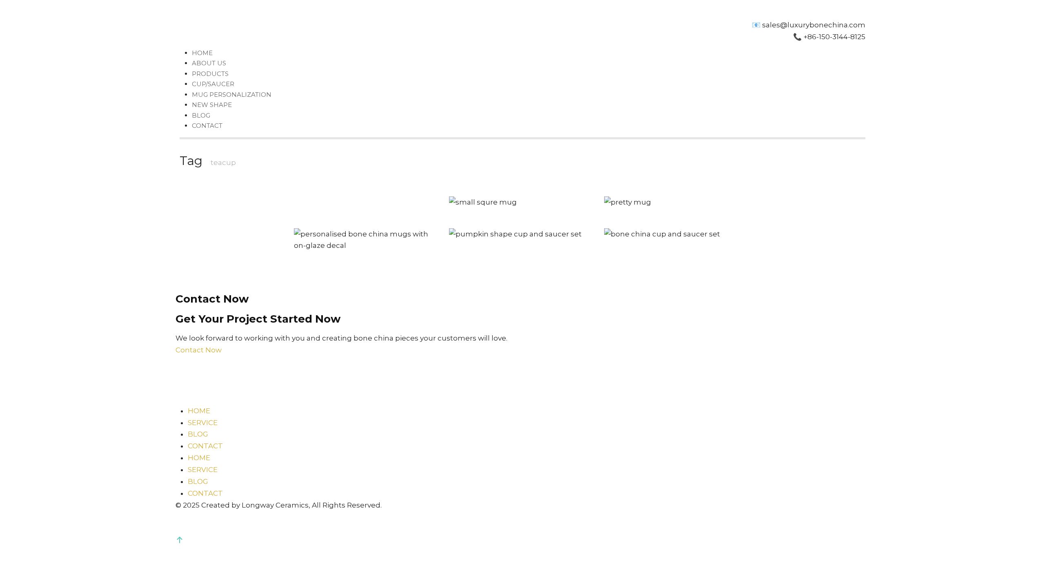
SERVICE (203, 423)
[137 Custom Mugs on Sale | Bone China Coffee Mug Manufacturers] (367, 240)
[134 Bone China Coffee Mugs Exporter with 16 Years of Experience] (677, 202)
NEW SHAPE (212, 105)
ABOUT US (209, 63)
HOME (202, 53)
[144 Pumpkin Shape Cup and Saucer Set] (522, 234)
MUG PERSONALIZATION (231, 94)
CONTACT (207, 125)
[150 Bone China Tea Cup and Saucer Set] (677, 234)
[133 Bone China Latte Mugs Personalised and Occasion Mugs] (522, 202)
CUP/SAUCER (213, 84)
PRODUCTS (210, 74)
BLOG (201, 115)
